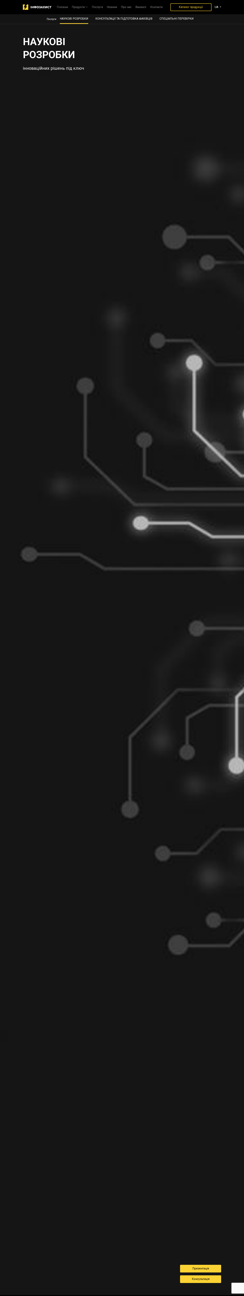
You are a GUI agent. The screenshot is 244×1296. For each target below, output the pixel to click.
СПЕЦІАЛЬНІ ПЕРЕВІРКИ (177, 18)
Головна (62, 7)
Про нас (126, 7)
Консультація (201, 1279)
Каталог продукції (191, 7)
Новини (112, 7)
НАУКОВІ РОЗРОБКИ (74, 18)
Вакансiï (140, 7)
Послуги (97, 7)
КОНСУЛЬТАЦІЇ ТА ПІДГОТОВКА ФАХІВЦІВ (123, 18)
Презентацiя (200, 1268)
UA (217, 7)
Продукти (78, 7)
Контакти (156, 7)
